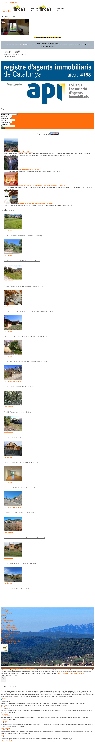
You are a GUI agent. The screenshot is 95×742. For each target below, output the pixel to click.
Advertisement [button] (5, 728)
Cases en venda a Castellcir (9, 634)
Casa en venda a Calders (8, 636)
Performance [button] (5, 714)
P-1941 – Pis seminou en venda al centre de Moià (19, 487)
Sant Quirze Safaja (6, 613)
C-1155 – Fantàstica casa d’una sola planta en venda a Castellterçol (25, 336)
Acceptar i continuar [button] (77, 673)
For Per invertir (18, 381)
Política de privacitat (14, 668)
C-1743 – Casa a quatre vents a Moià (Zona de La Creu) (21, 462)
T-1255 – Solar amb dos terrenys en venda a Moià (20, 563)
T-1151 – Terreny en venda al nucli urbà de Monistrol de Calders (24, 286)
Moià (2, 608)
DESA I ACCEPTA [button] (6, 740)
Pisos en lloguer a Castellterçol (10, 641)
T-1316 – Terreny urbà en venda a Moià (16, 588)
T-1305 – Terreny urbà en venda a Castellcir (18, 412)
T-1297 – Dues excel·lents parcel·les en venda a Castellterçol (23, 235)
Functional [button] (4, 707)
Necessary (6, 700)
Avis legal (4, 668)
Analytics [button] (4, 721)
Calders (3, 618)
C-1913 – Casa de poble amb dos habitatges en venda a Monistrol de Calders (28, 311)
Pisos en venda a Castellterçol (10, 633)
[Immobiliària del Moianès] (38, 11)
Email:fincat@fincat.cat (12, 2)
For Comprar (8, 230)
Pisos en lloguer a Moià (8, 640)
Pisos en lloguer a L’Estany (9, 643)
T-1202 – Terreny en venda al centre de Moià (18, 387)
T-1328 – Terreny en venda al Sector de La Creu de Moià (22, 261)
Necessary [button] (4, 698)
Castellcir (4, 611)
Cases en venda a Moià (8, 625)
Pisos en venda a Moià (8, 627)
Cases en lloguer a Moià (8, 638)
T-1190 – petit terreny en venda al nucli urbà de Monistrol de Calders (26, 361)
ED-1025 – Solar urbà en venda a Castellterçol (19, 512)
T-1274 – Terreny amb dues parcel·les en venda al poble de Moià (24, 538)
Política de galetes (28, 668)
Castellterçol (5, 610)
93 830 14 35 (5, 18)
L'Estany (3, 615)
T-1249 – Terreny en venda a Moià (15, 437)
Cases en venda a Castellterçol (10, 631)
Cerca (3, 128)
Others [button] (3, 735)
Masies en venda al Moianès (9, 629)
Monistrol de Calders (7, 620)
